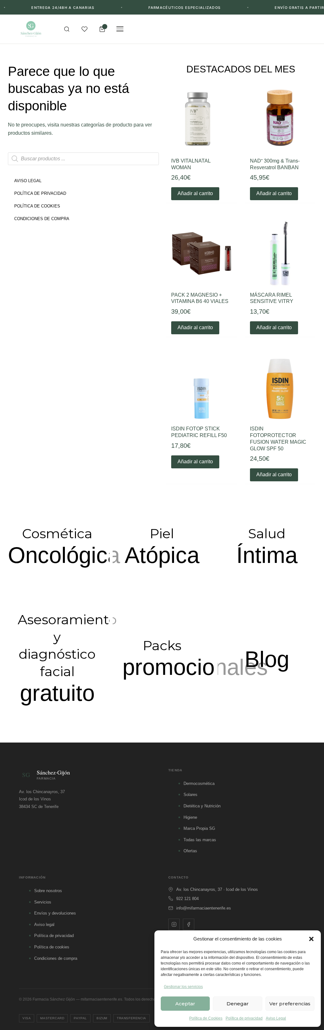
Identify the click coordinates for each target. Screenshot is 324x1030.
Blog (267, 659)
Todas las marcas (200, 839)
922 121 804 (187, 898)
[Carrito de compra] (102, 29)
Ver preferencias (289, 1004)
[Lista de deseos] (84, 29)
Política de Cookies (205, 1018)
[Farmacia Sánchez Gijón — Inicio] (31, 29)
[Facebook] (188, 924)
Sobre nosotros (48, 890)
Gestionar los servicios (183, 986)
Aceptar (185, 1004)
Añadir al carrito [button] (195, 193)
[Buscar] (66, 29)
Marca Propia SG (199, 828)
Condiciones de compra (55, 958)
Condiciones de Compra (41, 218)
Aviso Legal (276, 1018)
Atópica (162, 555)
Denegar (238, 1004)
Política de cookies (51, 947)
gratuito (57, 693)
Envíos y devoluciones (55, 913)
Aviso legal (44, 924)
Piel (162, 533)
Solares (190, 794)
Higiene (190, 817)
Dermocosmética (199, 783)
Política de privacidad (244, 1018)
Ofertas (190, 850)
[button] (311, 939)
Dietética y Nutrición (202, 806)
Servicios (42, 902)
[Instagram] (174, 924)
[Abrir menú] (120, 29)
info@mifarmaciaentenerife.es (203, 908)
